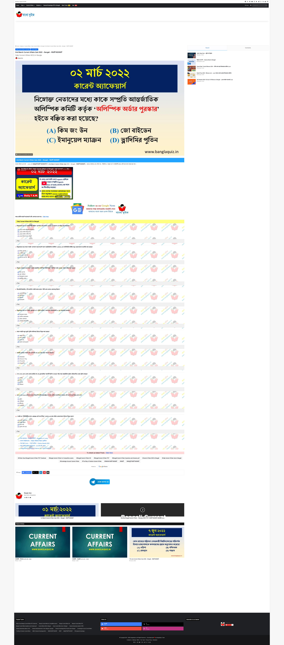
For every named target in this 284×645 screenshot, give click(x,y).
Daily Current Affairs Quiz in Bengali (172, 458)
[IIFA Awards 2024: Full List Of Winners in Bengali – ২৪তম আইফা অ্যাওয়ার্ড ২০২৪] (192, 82)
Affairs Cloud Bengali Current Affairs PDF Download (32, 458)
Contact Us (129, 640)
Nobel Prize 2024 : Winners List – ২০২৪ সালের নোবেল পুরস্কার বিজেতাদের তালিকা (214, 73)
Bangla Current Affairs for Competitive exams (61, 458)
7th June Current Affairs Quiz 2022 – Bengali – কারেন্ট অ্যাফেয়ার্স (144, 559)
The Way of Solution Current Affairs (92, 461)
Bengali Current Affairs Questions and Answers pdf (126, 458)
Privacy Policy (149, 640)
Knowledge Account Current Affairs (70, 461)
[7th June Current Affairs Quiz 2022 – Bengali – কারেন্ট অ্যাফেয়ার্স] (156, 542)
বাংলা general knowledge (79, 631)
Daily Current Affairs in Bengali (38, 46)
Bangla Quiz (20, 58)
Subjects (38, 5)
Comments (248, 48)
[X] (28, 498)
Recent (207, 48)
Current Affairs (29, 5)
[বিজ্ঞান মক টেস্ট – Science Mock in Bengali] (192, 62)
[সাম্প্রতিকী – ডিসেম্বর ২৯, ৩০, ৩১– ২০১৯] (42, 542)
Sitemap (134, 640)
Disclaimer (155, 640)
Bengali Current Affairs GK (84, 458)
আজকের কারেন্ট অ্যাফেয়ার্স (111, 461)
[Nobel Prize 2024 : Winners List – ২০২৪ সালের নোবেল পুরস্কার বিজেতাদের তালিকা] (192, 75)
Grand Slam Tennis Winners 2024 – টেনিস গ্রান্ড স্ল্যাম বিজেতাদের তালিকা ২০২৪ (214, 66)
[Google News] (103, 466)
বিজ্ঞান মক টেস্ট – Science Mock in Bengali (206, 60)
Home (17, 5)
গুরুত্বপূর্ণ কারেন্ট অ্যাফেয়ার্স (133, 461)
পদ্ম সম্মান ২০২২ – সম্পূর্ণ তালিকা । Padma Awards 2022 (34, 443)
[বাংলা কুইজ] (25, 14)
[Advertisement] (142, 32)
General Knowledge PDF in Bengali (51, 5)
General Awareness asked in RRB (76, 626)
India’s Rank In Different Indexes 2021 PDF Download (35, 448)
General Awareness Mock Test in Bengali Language (42, 628)
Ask (74, 5)
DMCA (138, 640)
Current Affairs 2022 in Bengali (151, 458)
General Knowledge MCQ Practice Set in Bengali (65, 628)
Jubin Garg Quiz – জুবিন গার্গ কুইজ (204, 53)
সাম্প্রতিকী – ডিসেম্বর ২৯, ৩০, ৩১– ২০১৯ (23, 559)
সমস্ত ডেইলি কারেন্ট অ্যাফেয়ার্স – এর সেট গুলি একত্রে (33, 446)
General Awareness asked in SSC (23, 628)
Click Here (46, 216)
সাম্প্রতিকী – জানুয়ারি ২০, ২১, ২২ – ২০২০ (80, 559)
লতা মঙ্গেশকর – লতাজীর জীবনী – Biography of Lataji (34, 438)
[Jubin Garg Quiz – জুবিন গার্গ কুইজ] (192, 55)
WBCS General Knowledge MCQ (39, 631)
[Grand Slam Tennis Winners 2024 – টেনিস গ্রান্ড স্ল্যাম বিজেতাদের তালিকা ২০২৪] (192, 68)
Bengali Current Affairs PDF (102, 458)
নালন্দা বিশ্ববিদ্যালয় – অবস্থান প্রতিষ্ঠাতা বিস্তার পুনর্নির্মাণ (33, 441)
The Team (142, 640)
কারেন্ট (122, 461)
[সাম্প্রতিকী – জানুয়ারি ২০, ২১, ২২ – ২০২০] (99, 542)
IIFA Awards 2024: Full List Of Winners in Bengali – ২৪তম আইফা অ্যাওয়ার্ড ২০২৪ (215, 79)
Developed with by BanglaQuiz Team (156, 637)
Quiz (22, 5)
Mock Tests (66, 5)
